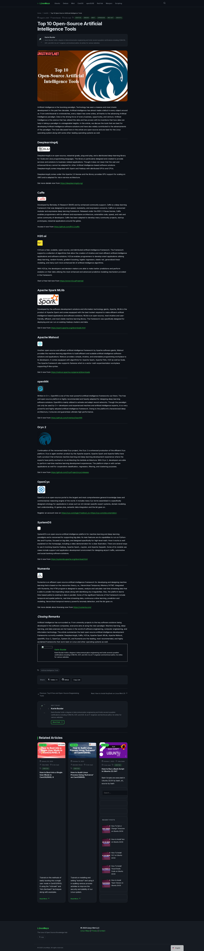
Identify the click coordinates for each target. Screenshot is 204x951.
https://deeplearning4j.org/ (71, 183)
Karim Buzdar (56, 18)
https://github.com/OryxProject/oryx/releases (70, 472)
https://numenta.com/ (82, 607)
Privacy (94, 931)
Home (39, 13)
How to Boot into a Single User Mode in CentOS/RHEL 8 (51, 774)
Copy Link (77, 680)
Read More (43, 899)
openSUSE (90, 3)
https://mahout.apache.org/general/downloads (70, 372)
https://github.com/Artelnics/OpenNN (66, 418)
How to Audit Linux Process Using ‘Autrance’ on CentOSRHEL (82, 774)
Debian (65, 3)
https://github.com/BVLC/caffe (66, 227)
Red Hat (100, 3)
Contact (102, 931)
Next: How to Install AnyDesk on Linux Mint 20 (108, 693)
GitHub (66, 680)
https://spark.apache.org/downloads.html (68, 328)
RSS (42, 937)
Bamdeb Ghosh (78, 765)
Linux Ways (85, 931)
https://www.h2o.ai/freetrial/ (72, 281)
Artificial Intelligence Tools (49, 670)
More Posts (56, 722)
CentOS (80, 3)
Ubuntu (57, 3)
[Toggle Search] (164, 3)
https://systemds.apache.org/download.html (69, 559)
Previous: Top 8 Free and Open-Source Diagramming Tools (59, 694)
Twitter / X (53, 680)
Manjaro (109, 3)
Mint (73, 3)
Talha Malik (45, 765)
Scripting (118, 3)
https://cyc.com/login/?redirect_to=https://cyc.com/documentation (89, 513)
